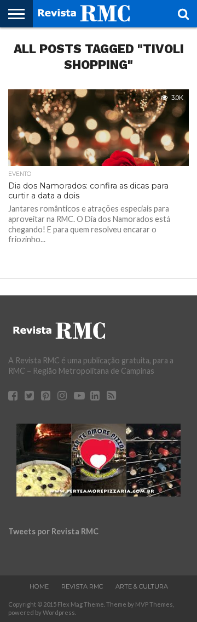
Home (39, 586)
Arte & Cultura (141, 586)
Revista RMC (82, 586)
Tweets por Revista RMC (53, 531)
